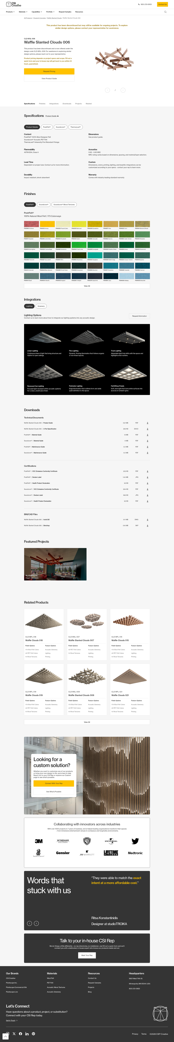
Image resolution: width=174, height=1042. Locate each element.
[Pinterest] (33, 1034)
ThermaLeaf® (75, 127)
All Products (28, 18)
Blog (89, 992)
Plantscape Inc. (11, 983)
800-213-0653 (146, 4)
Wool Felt (50, 978)
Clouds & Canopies (39, 18)
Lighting (29, 306)
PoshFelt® (47, 127)
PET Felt (50, 983)
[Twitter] (14, 1034)
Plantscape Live (12, 992)
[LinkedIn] (27, 1034)
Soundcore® (60, 127)
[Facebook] (20, 1034)
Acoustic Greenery (54, 992)
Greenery (41, 306)
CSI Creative (10, 978)
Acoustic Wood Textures (56, 987)
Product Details (32, 127)
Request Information (139, 316)
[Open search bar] (165, 12)
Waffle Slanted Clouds (54, 18)
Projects (91, 987)
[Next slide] (123, 90)
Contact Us (162, 4)
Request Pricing (49, 71)
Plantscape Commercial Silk (16, 987)
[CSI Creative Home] (13, 4)
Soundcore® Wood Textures (64, 205)
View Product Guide (49, 78)
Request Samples (94, 983)
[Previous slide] (107, 90)
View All (87, 286)
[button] (54, 783)
